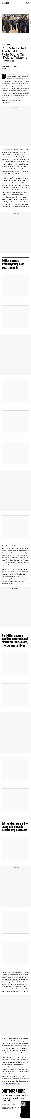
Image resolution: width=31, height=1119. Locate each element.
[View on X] (15, 286)
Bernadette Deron (10, 66)
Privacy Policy (10, 1108)
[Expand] (22, 1102)
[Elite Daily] (5, 3)
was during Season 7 (11, 979)
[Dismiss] (28, 1102)
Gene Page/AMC (30, 24)
